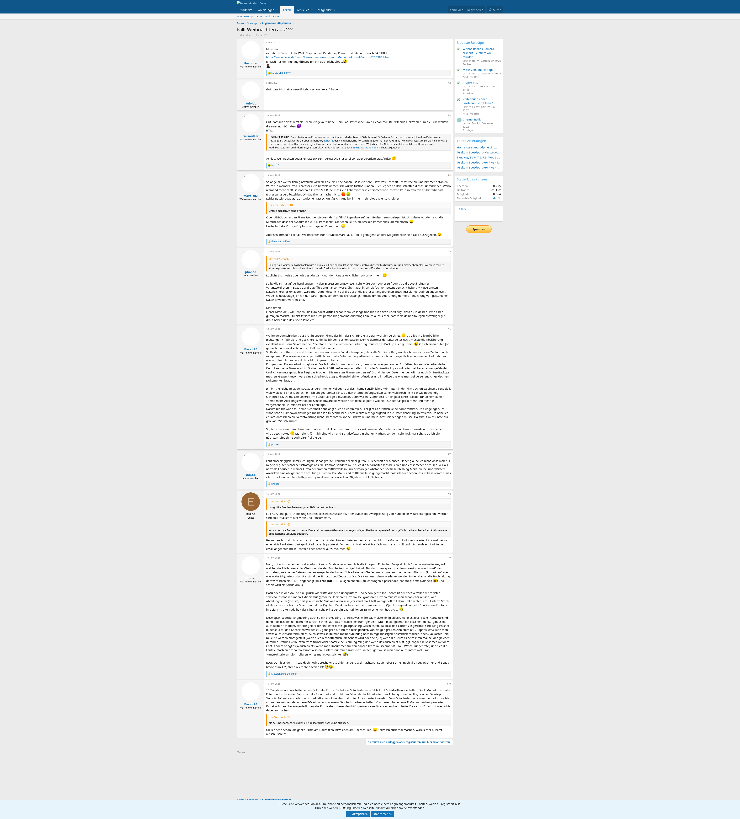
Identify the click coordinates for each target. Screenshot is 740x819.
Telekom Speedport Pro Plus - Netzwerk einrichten (479, 167)
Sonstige (468, 93)
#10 (449, 683)
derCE (497, 198)
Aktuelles (303, 10)
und (281, 72)
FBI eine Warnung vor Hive (366, 147)
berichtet (328, 140)
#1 (449, 42)
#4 (449, 175)
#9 (449, 557)
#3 (449, 115)
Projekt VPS (470, 82)
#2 (449, 82)
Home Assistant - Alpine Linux (477, 147)
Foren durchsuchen (267, 16)
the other (245, 35)
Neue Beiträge (245, 16)
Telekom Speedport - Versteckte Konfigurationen (479, 152)
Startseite (246, 10)
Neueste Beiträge (470, 42)
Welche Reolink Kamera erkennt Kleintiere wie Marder (478, 53)
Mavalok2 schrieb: (279, 259)
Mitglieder (324, 10)
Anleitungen (266, 10)
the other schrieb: (279, 205)
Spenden (479, 229)
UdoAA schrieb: (277, 501)
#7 (449, 454)
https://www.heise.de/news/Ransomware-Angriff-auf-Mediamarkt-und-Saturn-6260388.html (327, 57)
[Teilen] (444, 42)
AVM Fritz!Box (471, 77)
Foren (287, 10)
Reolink (467, 64)
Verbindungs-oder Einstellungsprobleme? (478, 101)
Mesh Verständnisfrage (478, 70)
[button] (277, 9)
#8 (449, 493)
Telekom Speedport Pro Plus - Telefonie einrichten (479, 162)
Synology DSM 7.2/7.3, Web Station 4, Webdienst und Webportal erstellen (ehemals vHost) (479, 157)
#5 (449, 251)
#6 (449, 328)
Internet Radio (472, 119)
